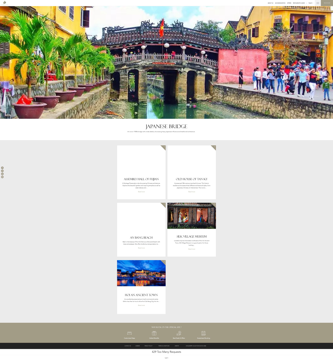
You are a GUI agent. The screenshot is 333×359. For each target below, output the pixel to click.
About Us (270, 3)
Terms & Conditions (163, 346)
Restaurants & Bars (299, 3)
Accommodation (280, 3)
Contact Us (127, 346)
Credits (177, 346)
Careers (137, 346)
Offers (289, 3)
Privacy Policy (148, 346)
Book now (327, 3)
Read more (141, 192)
